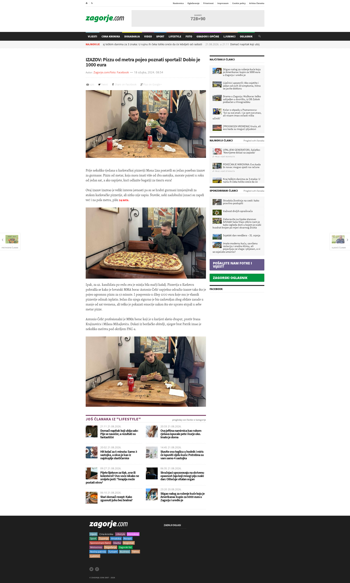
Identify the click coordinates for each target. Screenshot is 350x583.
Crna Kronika (111, 36)
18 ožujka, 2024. (144, 72)
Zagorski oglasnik (230, 278)
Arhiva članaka (256, 3)
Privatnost (208, 3)
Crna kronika (106, 534)
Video (148, 36)
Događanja (132, 36)
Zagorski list (125, 547)
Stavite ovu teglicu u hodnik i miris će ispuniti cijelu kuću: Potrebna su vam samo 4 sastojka (182, 454)
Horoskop (133, 534)
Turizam (112, 551)
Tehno (135, 551)
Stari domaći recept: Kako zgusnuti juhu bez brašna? (116, 498)
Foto (189, 36)
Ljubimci (229, 36)
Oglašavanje (193, 3)
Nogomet (128, 542)
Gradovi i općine (208, 36)
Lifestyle (175, 36)
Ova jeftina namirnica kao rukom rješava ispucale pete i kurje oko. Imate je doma (180, 433)
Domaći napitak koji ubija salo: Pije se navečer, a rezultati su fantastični (254, 44)
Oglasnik (246, 36)
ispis (91, 84)
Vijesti (92, 36)
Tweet (104, 84)
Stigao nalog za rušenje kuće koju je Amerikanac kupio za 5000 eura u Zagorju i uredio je (182, 496)
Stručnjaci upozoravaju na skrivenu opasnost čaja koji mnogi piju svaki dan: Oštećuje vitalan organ (182, 475)
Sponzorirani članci (100, 542)
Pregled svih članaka (254, 141)
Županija (103, 538)
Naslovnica (178, 3)
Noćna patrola (98, 551)
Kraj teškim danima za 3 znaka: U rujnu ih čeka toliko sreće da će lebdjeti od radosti (131, 44)
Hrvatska (116, 538)
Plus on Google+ (152, 84)
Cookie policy (239, 3)
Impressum (223, 3)
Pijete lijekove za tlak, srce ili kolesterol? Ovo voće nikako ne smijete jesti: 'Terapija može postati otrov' (112, 477)
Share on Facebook (126, 84)
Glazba (117, 542)
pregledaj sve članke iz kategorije (189, 420)
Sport (160, 36)
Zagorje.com (105, 18)
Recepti (128, 538)
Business (124, 551)
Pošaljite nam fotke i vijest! (232, 265)
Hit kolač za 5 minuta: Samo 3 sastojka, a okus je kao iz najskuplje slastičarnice (118, 454)
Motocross (96, 547)
